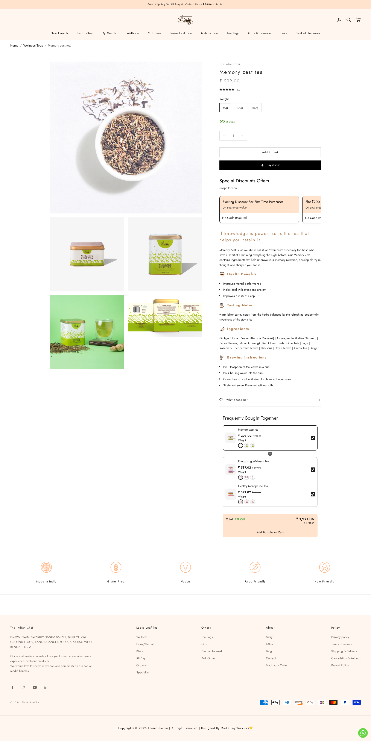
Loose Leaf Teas (181, 33)
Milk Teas (154, 33)
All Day (140, 658)
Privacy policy (340, 637)
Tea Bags (233, 33)
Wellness (133, 33)
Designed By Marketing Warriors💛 (227, 728)
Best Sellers (85, 33)
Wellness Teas (33, 45)
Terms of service (341, 644)
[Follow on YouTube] (35, 687)
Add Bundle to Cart (270, 532)
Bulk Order (208, 658)
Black (139, 651)
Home (14, 45)
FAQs (269, 644)
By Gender (110, 33)
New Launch (59, 33)
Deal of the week (308, 33)
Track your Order (277, 665)
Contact (271, 658)
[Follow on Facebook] (12, 687)
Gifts (204, 644)
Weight (242, 440)
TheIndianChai (229, 64)
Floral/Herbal (145, 644)
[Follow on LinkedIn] (46, 687)
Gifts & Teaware (259, 33)
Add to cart (270, 152)
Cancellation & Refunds (346, 658)
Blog (269, 651)
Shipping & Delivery (344, 651)
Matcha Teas (210, 33)
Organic (141, 665)
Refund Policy (340, 665)
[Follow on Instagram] (23, 687)
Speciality (142, 672)
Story (283, 33)
